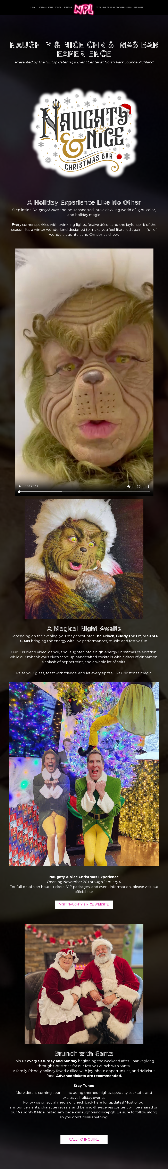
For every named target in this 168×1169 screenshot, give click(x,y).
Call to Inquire (84, 1139)
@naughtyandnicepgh (95, 1112)
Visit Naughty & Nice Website (84, 904)
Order (50, 7)
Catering (68, 7)
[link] (84, 9)
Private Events (102, 7)
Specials (43, 7)
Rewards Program (124, 7)
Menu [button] (33, 7)
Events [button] (57, 7)
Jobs (112, 7)
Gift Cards (138, 7)
